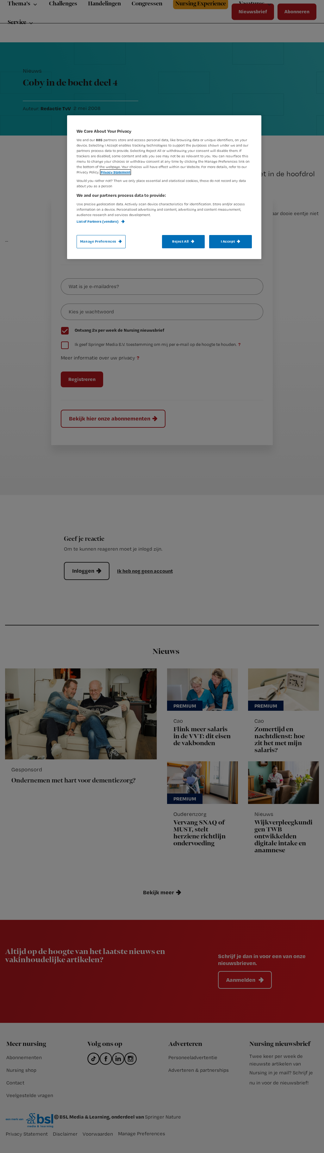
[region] (164, 187)
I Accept (228, 241)
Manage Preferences (98, 241)
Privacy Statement (115, 172)
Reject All (180, 241)
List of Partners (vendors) (98, 221)
